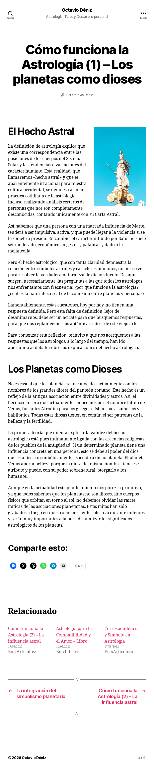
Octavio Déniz (77, 10)
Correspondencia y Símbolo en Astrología (121, 635)
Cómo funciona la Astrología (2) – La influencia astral (26, 635)
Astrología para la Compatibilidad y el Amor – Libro (74, 635)
